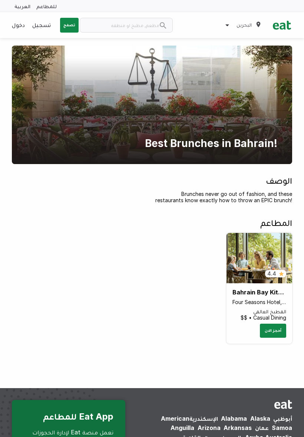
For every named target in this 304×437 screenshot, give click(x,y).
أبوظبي (282, 418)
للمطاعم (46, 6)
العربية (22, 6)
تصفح (69, 24)
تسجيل (41, 25)
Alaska (260, 418)
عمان (262, 427)
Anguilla (182, 427)
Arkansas (238, 427)
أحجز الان (273, 330)
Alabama (234, 418)
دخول (18, 25)
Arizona (209, 427)
